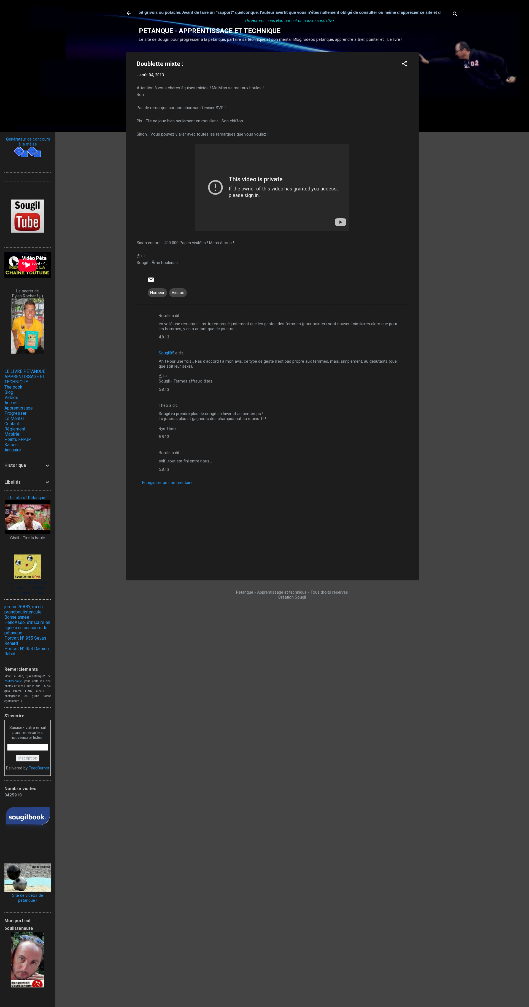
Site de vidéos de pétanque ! (27, 898)
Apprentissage (18, 408)
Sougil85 (166, 353)
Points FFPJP (17, 439)
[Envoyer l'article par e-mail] (151, 281)
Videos (178, 292)
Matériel (12, 434)
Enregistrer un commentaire (167, 482)
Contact (11, 423)
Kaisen (11, 444)
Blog (8, 392)
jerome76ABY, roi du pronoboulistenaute (23, 609)
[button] (404, 64)
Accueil (11, 402)
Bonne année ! (18, 617)
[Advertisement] (440, 134)
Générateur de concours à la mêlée (27, 142)
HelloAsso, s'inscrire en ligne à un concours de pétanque (27, 628)
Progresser (15, 413)
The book (13, 387)
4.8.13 (164, 337)
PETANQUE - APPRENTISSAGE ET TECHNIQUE (209, 31)
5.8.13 (164, 389)
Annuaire (12, 450)
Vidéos (11, 397)
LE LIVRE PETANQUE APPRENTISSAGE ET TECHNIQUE (24, 376)
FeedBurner (39, 768)
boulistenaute (13, 681)
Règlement (14, 429)
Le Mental (14, 418)
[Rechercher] (455, 15)
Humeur (157, 292)
